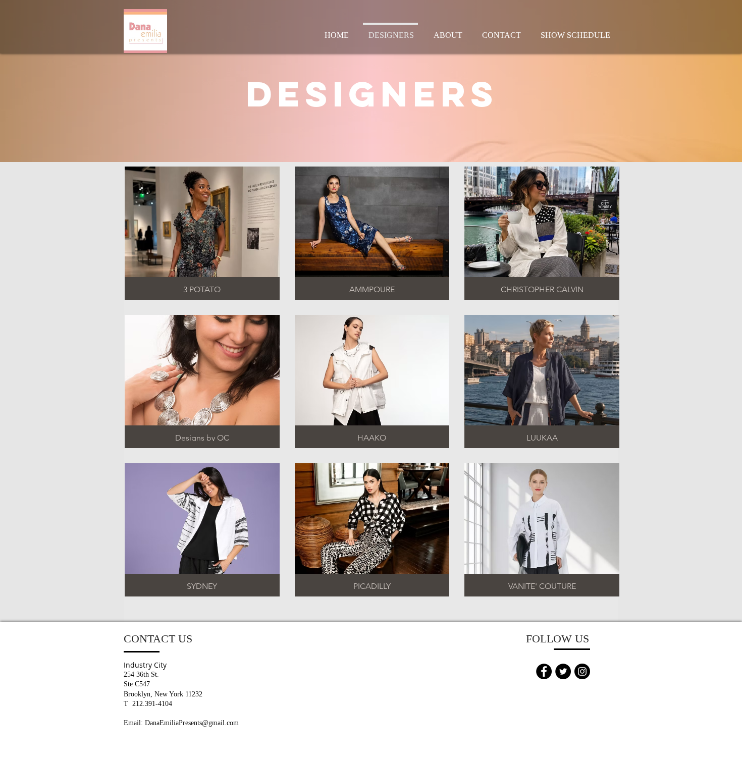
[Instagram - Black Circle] (582, 671)
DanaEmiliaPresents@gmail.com (192, 723)
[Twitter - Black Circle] (563, 671)
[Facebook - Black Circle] (544, 671)
